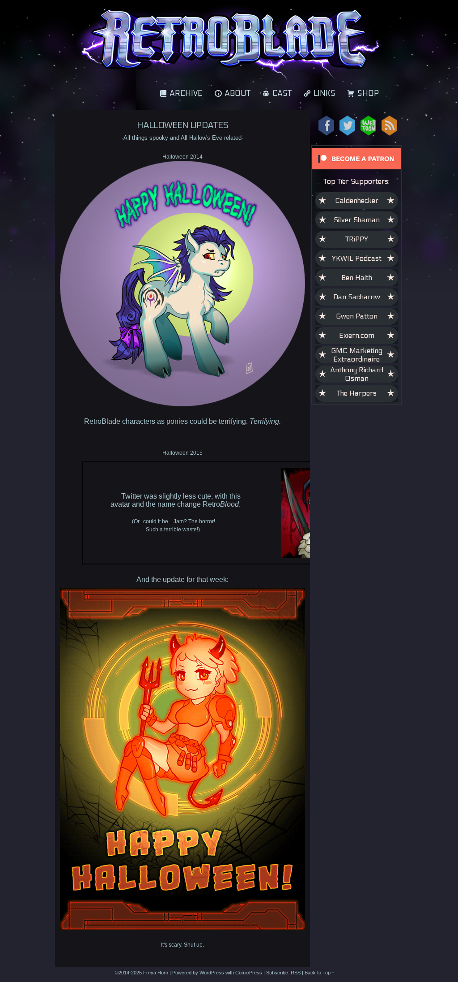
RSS (296, 972)
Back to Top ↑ (320, 972)
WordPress (211, 972)
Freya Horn (155, 972)
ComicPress (248, 972)
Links (324, 93)
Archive (186, 93)
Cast (282, 93)
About (237, 93)
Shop (368, 93)
